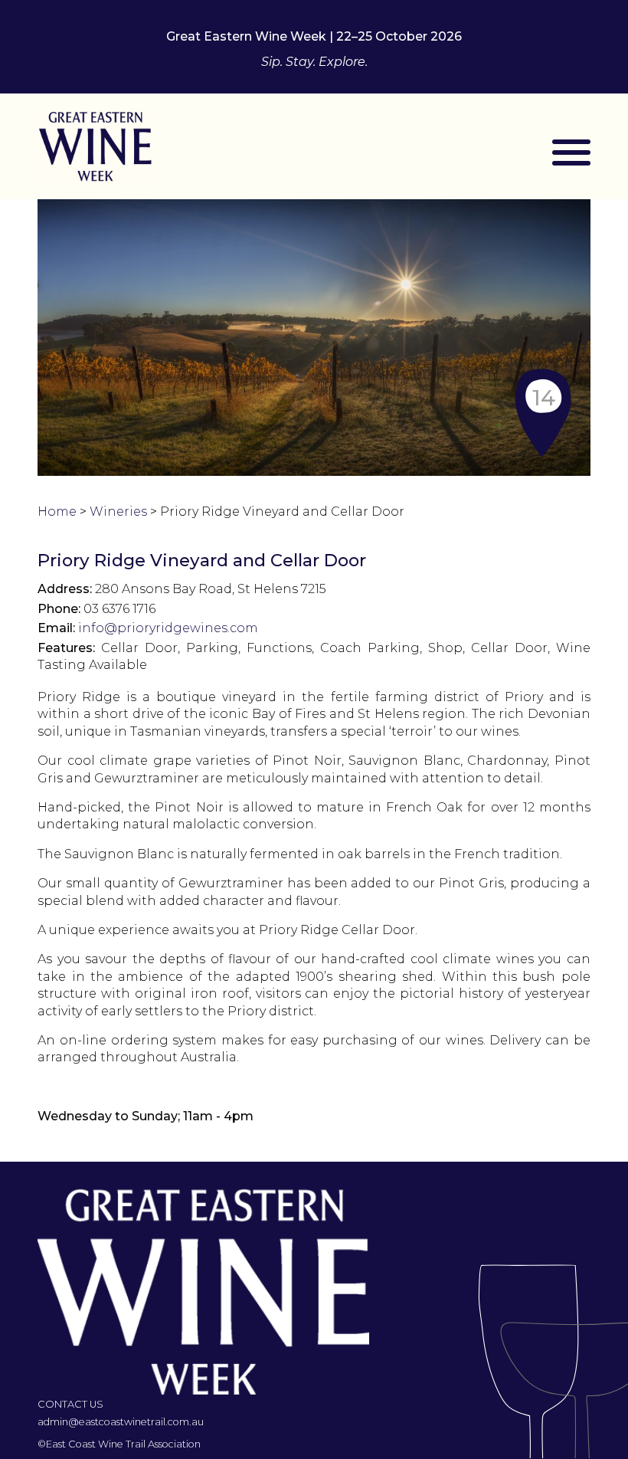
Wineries (118, 511)
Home (57, 511)
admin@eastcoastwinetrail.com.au (121, 1422)
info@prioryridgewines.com (168, 628)
